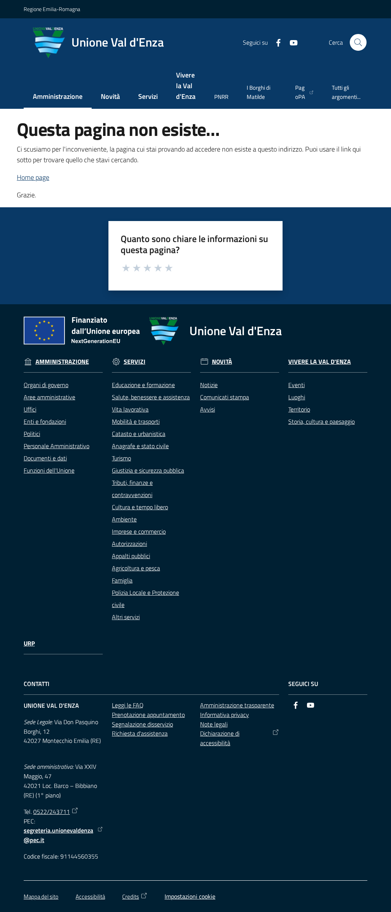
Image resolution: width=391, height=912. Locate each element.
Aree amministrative (49, 397)
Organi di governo (46, 384)
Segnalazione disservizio (142, 724)
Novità (222, 361)
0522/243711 (51, 811)
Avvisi (207, 409)
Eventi (296, 384)
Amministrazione (62, 361)
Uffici (30, 409)
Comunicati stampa (224, 397)
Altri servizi (126, 616)
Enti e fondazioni (45, 421)
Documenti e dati (45, 458)
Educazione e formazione (143, 384)
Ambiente (124, 519)
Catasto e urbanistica (138, 433)
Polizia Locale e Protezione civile (145, 598)
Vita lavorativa (130, 409)
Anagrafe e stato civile (140, 445)
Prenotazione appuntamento (148, 714)
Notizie (209, 384)
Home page (33, 177)
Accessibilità (90, 896)
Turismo (121, 458)
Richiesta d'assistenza (140, 733)
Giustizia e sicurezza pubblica (148, 470)
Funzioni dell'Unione (49, 470)
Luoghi (296, 397)
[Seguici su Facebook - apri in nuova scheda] (275, 42)
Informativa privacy (224, 714)
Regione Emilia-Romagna (52, 9)
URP (29, 643)
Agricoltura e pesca (136, 568)
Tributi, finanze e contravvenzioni (132, 488)
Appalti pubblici (131, 555)
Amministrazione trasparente (237, 705)
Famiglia (122, 580)
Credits (130, 896)
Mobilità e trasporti (136, 421)
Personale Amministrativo (56, 445)
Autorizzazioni (129, 543)
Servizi (134, 361)
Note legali (214, 724)
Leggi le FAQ (128, 705)
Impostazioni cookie (190, 896)
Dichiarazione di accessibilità (219, 738)
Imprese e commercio (139, 531)
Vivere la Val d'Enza (319, 361)
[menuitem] (58, 97)
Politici (32, 433)
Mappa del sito (41, 896)
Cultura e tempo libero (140, 507)
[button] (358, 42)
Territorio (299, 409)
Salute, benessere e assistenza (151, 397)
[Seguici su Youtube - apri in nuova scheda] (290, 42)
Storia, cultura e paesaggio (321, 421)
